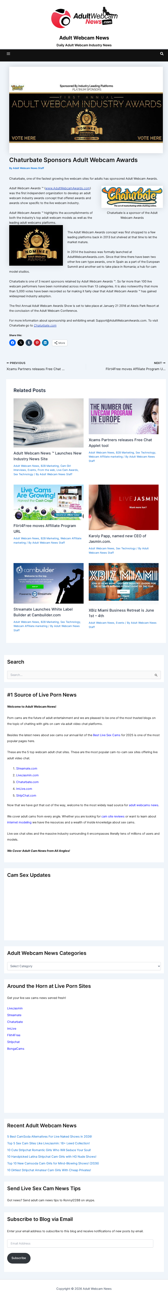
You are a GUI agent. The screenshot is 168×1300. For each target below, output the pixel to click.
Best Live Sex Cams (106, 735)
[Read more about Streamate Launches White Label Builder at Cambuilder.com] (48, 583)
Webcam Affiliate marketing (106, 456)
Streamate (14, 1015)
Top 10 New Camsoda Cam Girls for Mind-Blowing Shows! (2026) (53, 1163)
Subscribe (18, 1258)
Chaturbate (15, 1022)
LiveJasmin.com (27, 775)
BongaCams (15, 1049)
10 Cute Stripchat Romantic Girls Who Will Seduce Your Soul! (49, 1150)
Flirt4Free (13, 1035)
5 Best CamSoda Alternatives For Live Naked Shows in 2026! (49, 1136)
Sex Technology (23, 474)
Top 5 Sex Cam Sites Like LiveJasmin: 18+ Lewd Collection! (48, 1143)
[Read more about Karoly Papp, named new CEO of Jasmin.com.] (124, 507)
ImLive (11, 1028)
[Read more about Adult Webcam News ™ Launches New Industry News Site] (48, 423)
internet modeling (19, 822)
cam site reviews (113, 816)
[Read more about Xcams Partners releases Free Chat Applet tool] (124, 416)
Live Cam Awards (67, 469)
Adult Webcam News (26, 465)
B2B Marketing (50, 465)
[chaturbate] (132, 197)
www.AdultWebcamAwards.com (67, 188)
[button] (162, 53)
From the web (46, 469)
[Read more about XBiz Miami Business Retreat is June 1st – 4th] (124, 583)
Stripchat (13, 1042)
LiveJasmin (15, 1008)
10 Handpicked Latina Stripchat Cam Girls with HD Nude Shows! (51, 1156)
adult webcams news (143, 805)
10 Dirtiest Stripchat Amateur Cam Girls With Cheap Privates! (49, 1170)
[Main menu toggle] (8, 53)
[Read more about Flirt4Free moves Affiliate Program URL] (48, 502)
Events (32, 469)
